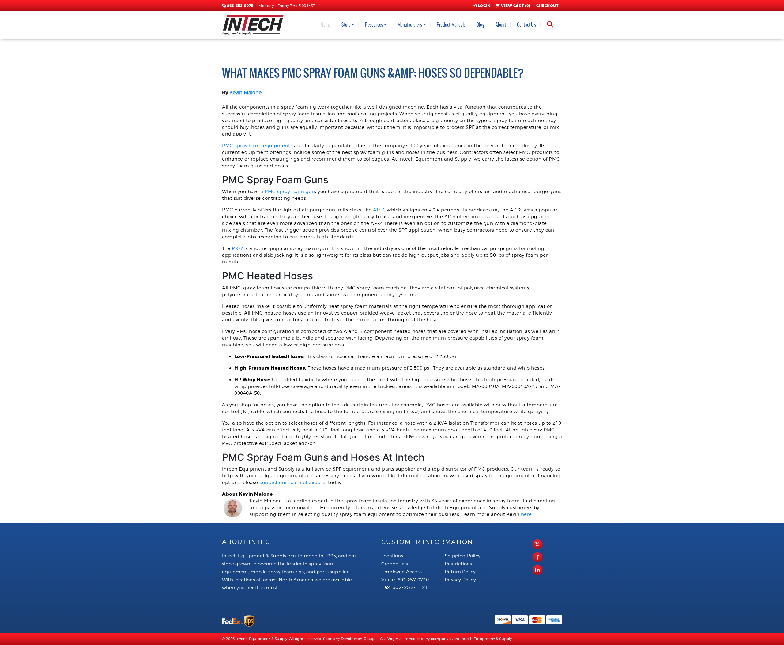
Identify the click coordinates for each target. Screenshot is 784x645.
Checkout (547, 5)
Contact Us (526, 24)
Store (345, 24)
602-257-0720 (413, 580)
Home (326, 24)
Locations (392, 556)
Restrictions (458, 564)
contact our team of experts (293, 482)
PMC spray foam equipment (256, 145)
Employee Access (401, 572)
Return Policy (460, 572)
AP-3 (378, 210)
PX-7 (237, 248)
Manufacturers (410, 24)
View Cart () (515, 5)
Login (484, 5)
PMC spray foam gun (290, 191)
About (501, 24)
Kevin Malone (245, 92)
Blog (480, 24)
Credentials (394, 564)
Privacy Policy (460, 580)
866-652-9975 (239, 5)
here (526, 514)
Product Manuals (451, 24)
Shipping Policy (463, 556)
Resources (374, 24)
